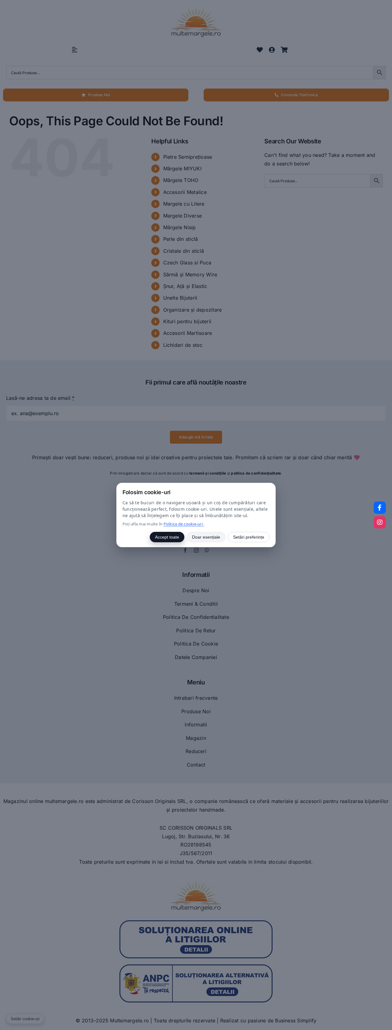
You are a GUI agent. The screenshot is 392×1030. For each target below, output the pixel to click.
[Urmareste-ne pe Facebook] (380, 508)
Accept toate (167, 537)
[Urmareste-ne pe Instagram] (380, 522)
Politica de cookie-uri (184, 524)
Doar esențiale (206, 537)
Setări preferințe (248, 537)
